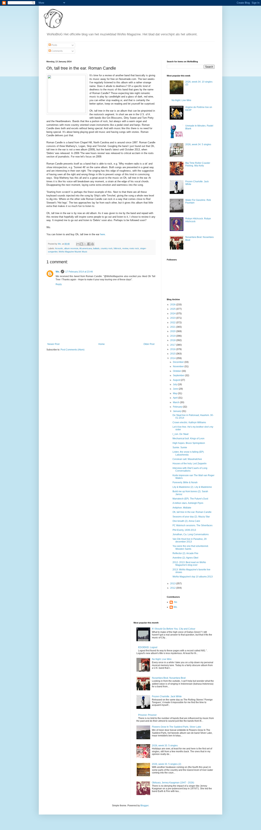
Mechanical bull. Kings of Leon (188, 438)
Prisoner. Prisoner (147, 715)
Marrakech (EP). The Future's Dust (190, 498)
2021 (173, 327)
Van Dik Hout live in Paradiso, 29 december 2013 (190, 540)
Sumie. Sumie (180, 447)
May (175, 393)
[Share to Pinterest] (92, 244)
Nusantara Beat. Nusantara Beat (169, 678)
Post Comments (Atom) (72, 349)
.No (175, 602)
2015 (173, 353)
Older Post (148, 344)
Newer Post (53, 344)
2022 (173, 322)
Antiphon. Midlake (182, 507)
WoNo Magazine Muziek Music (73, 251)
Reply (59, 284)
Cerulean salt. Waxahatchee (187, 459)
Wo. (58, 271)
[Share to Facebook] (89, 244)
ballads (96, 248)
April (175, 397)
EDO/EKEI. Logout (147, 647)
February (178, 406)
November (178, 366)
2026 (173, 304)
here (102, 234)
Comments (57, 51)
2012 (173, 588)
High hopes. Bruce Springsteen (189, 443)
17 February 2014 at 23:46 (79, 271)
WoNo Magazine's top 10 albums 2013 (193, 576)
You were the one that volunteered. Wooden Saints (191, 547)
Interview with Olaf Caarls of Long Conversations (190, 469)
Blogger (144, 805)
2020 (173, 331)
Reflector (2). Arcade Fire (185, 553)
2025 (173, 309)
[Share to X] (85, 244)
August (177, 380)
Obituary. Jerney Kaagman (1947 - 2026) (173, 782)
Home (101, 344)
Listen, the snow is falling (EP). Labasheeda (188, 453)
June (176, 388)
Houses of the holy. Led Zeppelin (190, 463)
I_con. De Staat (180, 434)
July (175, 384)
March (176, 402)
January (177, 411)
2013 (173, 583)
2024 (173, 313)
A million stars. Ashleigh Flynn (188, 503)
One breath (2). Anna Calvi (186, 521)
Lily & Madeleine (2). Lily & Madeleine (192, 487)
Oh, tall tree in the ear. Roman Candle (192, 512)
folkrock (117, 248)
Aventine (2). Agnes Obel (185, 557)
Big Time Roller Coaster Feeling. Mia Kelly (197, 164)
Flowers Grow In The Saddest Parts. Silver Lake (176, 726)
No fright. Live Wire (181, 100)
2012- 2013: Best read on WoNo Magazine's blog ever (189, 563)
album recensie (71, 248)
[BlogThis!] (81, 244)
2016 (173, 349)
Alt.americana (85, 248)
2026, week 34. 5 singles (198, 144)
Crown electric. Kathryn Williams (189, 422)
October (177, 371)
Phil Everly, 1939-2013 (184, 530)
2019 (173, 336)
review (125, 248)
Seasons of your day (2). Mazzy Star (191, 516)
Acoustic (59, 248)
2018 (173, 340)
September (179, 375)
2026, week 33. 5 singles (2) (166, 764)
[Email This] (78, 244)
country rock (107, 248)
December (178, 362)
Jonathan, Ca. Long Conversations (191, 534)
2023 (173, 318)
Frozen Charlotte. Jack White (167, 696)
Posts (54, 45)
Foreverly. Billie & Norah (185, 482)
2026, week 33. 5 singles (165, 745)
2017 (173, 345)
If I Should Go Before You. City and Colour (173, 628)
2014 (173, 358)
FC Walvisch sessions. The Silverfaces (192, 525)
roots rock (134, 248)
